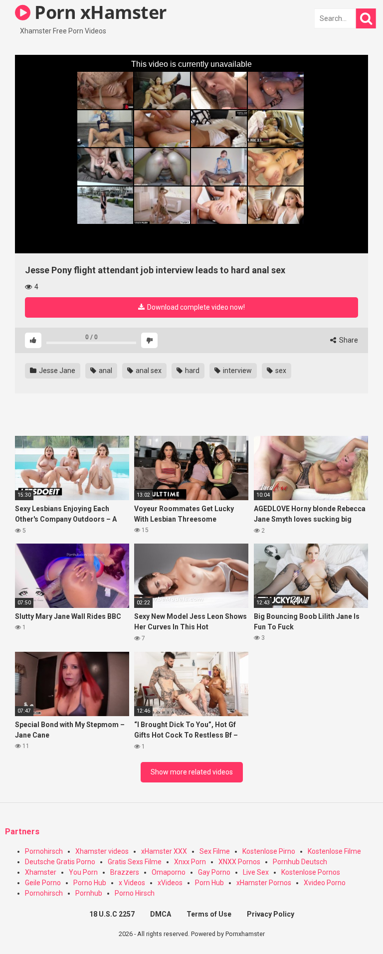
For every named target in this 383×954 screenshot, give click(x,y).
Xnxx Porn (190, 862)
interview (236, 371)
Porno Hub (89, 883)
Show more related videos (192, 772)
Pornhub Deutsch (300, 862)
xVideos (170, 883)
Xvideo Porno (325, 883)
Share (348, 340)
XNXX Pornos (239, 862)
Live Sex (256, 872)
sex (280, 371)
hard (191, 371)
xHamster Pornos (263, 883)
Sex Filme (214, 851)
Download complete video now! (195, 307)
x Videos (132, 883)
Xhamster (40, 872)
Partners (22, 831)
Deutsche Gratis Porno (60, 862)
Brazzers (124, 872)
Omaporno (169, 872)
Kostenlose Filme (334, 851)
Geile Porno (43, 883)
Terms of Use (209, 914)
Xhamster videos (102, 851)
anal (104, 371)
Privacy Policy (270, 914)
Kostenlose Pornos (310, 872)
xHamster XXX (164, 851)
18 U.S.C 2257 (112, 914)
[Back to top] (349, 924)
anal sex (148, 371)
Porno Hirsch (135, 893)
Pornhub (88, 893)
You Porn (83, 872)
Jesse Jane (56, 371)
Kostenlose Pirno (268, 851)
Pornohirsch (44, 851)
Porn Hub (209, 883)
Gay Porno (214, 872)
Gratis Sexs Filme (135, 862)
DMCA (160, 914)
